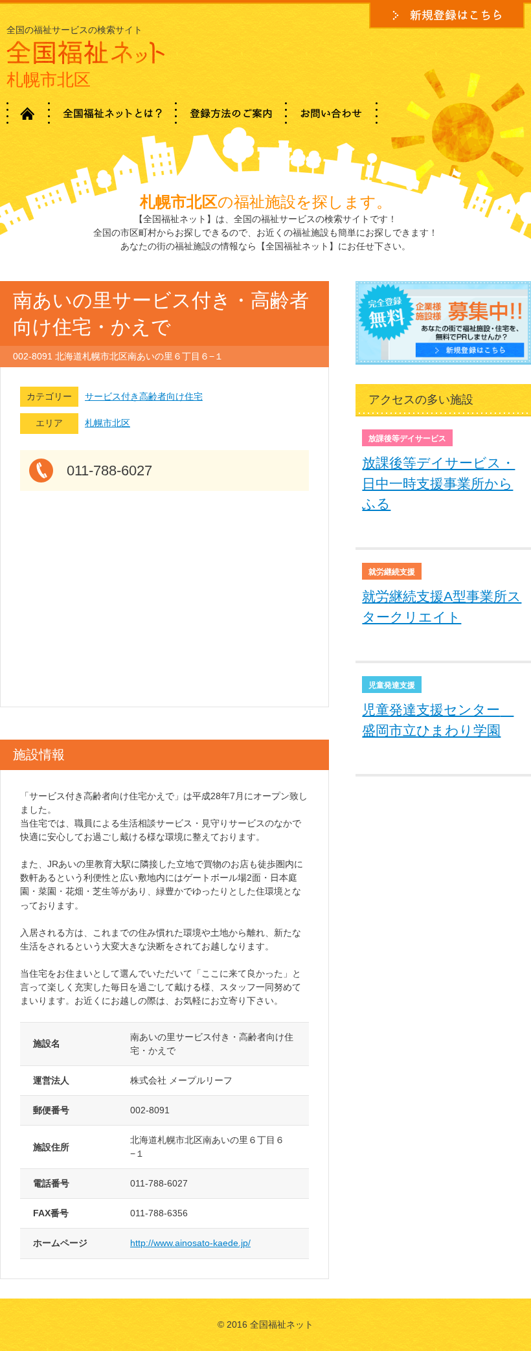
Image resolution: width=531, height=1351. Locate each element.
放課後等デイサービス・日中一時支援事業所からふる (438, 483)
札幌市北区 (107, 423)
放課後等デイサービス (407, 438)
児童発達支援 (391, 685)
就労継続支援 (391, 571)
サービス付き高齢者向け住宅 (144, 396)
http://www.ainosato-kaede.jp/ (190, 1243)
